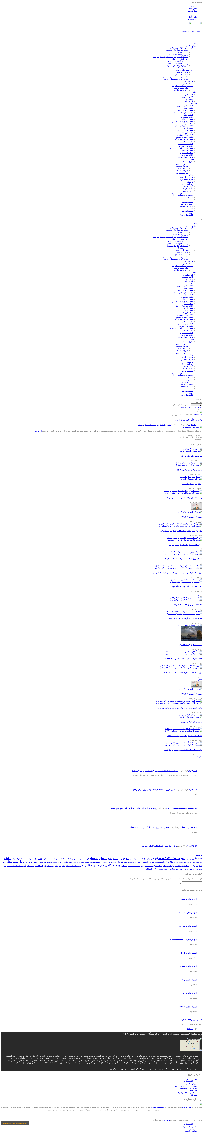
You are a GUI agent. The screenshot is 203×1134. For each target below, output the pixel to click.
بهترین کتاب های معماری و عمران (175, 79)
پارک (191, 175)
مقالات (194, 92)
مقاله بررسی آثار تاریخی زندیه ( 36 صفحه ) (185, 618)
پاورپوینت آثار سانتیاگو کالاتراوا (174, 862)
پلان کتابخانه (150, 869)
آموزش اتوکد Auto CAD (178, 54)
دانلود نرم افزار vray (189, 993)
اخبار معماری (187, 97)
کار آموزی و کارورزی (184, 184)
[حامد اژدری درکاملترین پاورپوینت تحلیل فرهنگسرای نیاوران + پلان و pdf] (193, 785)
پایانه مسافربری (186, 177)
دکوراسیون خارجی (181, 90)
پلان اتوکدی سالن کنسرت (192, 484)
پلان (59, 866)
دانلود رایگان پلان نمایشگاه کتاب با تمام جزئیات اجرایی (181, 531)
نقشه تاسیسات (187, 117)
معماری (38, 858)
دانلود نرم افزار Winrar (188, 1007)
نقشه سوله (188, 124)
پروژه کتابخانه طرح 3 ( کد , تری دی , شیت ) (185, 545)
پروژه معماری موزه (55, 862)
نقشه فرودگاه (187, 133)
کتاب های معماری (181, 72)
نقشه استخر (188, 108)
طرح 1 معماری (182, 164)
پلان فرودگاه (30, 866)
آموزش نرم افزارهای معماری (181, 48)
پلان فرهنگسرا (41, 866)
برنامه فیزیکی (187, 81)
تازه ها (199, 595)
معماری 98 (165, 1120)
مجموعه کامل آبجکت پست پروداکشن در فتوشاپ (183, 750)
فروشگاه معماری (188, 215)
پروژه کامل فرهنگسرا (183, 866)
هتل (191, 208)
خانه (195, 43)
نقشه (7, 858)
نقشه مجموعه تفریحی (184, 137)
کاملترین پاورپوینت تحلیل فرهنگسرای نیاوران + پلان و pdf (155, 790)
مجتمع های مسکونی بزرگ (182, 195)
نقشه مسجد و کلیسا (185, 141)
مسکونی (189, 199)
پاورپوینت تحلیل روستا (109, 862)
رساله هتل (78, 858)
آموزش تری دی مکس (179, 59)
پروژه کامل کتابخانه (70, 865)
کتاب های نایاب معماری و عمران (175, 77)
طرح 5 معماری (182, 173)
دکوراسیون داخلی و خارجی (182, 86)
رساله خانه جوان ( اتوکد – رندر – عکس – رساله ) (183, 498)
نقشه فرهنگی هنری (185, 130)
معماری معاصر (187, 204)
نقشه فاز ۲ (188, 128)
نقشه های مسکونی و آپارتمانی (181, 148)
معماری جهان (187, 211)
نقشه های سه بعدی (185, 146)
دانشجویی (193, 159)
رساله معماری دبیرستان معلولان (189, 470)
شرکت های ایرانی (186, 179)
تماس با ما (193, 8)
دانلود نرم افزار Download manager (183, 939)
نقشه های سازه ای (185, 144)
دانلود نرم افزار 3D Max (188, 913)
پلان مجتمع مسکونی (17, 865)
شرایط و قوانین (191, 1131)
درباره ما (194, 6)
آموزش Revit (183, 52)
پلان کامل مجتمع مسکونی (164, 869)
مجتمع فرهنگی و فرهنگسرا (182, 193)
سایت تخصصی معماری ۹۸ (157, 1107)
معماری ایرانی (187, 202)
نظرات (199, 757)
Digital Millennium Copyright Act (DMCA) (15, 1123)
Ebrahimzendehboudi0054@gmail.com (181, 808)
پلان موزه (192, 868)
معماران (189, 99)
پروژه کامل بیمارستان (19, 861)
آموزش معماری (191, 46)
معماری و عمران (186, 1107)
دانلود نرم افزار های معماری (177, 50)
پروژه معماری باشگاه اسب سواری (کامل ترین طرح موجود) (155, 771)
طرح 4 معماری (182, 170)
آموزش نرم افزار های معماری (108, 858)
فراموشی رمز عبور (188, 407)
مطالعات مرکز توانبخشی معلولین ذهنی (187, 604)
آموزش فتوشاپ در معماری (177, 66)
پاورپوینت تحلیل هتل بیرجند (191, 456)
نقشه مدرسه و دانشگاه (184, 139)
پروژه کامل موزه (109, 865)
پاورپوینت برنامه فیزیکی (127, 862)
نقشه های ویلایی (186, 153)
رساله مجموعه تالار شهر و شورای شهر (187, 586)
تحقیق (185, 83)
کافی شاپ (188, 186)
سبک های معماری (60, 859)
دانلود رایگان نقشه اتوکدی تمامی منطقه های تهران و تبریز (180, 708)
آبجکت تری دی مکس (175, 61)
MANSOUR (192, 846)
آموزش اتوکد (191, 859)
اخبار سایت (188, 101)
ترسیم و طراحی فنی (185, 157)
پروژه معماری (191, 1079)
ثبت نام (199, 407)
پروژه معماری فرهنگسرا (71, 862)
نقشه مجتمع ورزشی (185, 135)
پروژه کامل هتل (88, 865)
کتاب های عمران (181, 75)
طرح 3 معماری (182, 168)
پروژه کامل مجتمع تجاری (152, 866)
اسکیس (84, 859)
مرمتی (190, 197)
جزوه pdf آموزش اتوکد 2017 (191, 517)
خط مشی (193, 1129)
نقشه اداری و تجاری (185, 106)
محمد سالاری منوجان (189, 827)
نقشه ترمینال (187, 119)
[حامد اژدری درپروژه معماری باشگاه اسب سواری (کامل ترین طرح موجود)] (193, 766)
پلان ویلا (175, 869)
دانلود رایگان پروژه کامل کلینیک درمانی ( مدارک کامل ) (149, 827)
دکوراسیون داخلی (181, 88)
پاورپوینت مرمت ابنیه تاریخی (91, 862)
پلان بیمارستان (52, 866)
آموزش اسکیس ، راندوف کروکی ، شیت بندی (170, 57)
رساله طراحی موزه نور (188, 419)
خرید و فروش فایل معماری (191, 1020)
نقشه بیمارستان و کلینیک (183, 112)
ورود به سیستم (196, 405)
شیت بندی (52, 859)
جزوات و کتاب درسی (184, 70)
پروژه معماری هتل (39, 862)
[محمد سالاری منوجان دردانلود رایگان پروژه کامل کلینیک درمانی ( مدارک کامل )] (193, 822)
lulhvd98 (199, 859)
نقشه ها (194, 104)
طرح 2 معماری (182, 166)
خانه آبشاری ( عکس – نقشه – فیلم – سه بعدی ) (183, 658)
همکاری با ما (192, 11)
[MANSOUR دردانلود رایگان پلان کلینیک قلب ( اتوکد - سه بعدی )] (193, 841)
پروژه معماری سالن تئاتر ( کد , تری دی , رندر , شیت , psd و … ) (177, 573)
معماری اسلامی (186, 206)
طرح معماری (187, 162)
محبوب (199, 679)
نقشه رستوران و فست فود (182, 121)
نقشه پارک (188, 115)
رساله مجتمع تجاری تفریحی (191, 722)
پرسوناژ (180, 68)
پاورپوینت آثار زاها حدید (194, 862)
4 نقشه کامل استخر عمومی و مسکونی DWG (184, 736)
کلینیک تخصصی (187, 188)
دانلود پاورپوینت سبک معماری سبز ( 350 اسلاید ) (183, 559)
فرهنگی (190, 182)
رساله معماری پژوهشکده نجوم (190, 645)
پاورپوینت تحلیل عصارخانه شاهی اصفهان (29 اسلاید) (182, 672)
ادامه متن (38, 431)
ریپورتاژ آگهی (70, 859)
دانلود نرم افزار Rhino (188, 966)
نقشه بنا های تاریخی (185, 110)
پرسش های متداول (190, 1127)
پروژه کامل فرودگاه (169, 866)
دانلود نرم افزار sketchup (187, 980)
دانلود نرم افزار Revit (189, 953)
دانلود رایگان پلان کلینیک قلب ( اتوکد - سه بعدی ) (158, 846)
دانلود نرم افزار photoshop (187, 899)
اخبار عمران (188, 95)
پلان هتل (182, 869)
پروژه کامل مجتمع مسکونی (131, 866)
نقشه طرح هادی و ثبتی (184, 126)
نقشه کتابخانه (187, 150)
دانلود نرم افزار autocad (188, 926)
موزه (191, 213)
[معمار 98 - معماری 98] (201, 1104)
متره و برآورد (187, 191)
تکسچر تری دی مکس (175, 63)
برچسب (199, 855)
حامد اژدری (192, 425)
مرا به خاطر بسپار (180, 405)
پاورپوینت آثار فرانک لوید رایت (150, 862)
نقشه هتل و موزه (186, 155)
